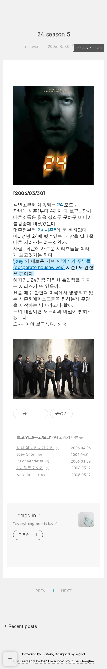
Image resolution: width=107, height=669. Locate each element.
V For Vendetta (29, 461)
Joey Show (26, 454)
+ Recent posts (20, 626)
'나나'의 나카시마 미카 (35, 447)
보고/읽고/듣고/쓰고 (33, 437)
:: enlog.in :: (26, 515)
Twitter (40, 661)
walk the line (27, 474)
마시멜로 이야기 (29, 467)
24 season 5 (53, 34)
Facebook (56, 661)
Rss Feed (20, 661)
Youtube (72, 661)
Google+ (87, 661)
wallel (80, 654)
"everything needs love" (35, 523)
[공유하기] (34, 413)
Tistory (47, 654)
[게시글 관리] (41, 413)
